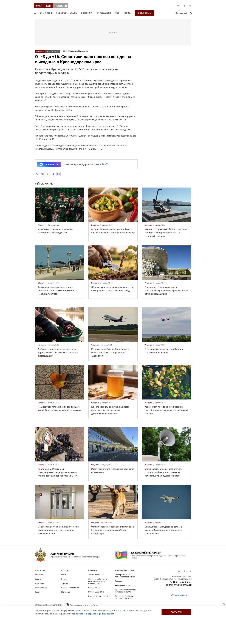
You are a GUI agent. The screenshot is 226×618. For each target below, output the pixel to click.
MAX (105, 164)
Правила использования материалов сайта (125, 591)
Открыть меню (35, 13)
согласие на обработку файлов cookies (95, 614)
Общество (61, 13)
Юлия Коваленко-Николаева (75, 51)
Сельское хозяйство (70, 588)
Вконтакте (178, 6)
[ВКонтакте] (42, 174)
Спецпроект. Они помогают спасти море (125, 576)
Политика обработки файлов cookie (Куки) (124, 597)
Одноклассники (184, 6)
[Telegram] (53, 174)
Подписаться (51, 164)
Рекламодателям (122, 585)
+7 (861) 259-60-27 (181, 581)
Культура (65, 570)
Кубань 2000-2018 (96, 592)
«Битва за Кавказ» (96, 575)
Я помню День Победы (125, 570)
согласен (176, 612)
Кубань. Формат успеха (98, 596)
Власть (73, 13)
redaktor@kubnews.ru (179, 584)
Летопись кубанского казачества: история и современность (98, 581)
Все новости (46, 13)
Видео (64, 579)
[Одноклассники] (48, 174)
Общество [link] (41, 225)
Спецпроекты (144, 13)
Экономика (86, 13)
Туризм (127, 13)
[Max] (58, 174)
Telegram (190, 6)
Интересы (65, 592)
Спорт (117, 13)
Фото (63, 575)
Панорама (92, 570)
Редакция (119, 581)
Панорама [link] (95, 225)
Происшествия (103, 13)
